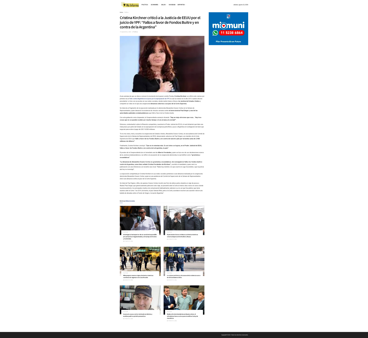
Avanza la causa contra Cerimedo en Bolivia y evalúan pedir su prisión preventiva (137, 315)
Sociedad (172, 4)
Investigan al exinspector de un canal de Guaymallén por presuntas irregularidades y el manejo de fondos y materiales (140, 237)
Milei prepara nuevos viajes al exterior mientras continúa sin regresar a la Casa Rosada (138, 276)
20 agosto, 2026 (128, 280)
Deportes (181, 4)
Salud (163, 4)
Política (145, 4)
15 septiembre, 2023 (125, 32)
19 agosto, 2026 (128, 318)
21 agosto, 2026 (128, 241)
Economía (154, 4)
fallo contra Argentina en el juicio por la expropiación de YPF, (149, 99)
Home (121, 12)
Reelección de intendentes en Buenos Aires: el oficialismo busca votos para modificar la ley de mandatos (182, 316)
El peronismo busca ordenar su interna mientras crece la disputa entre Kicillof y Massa (182, 236)
